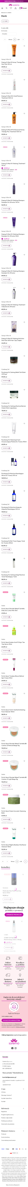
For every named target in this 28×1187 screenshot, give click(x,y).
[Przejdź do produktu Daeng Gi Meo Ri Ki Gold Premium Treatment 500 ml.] (14, 84)
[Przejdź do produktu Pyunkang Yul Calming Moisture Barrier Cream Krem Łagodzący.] (14, 394)
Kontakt (3, 1101)
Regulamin (17, 1023)
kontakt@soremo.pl (9, 1077)
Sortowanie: (4, 31)
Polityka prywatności (6, 1121)
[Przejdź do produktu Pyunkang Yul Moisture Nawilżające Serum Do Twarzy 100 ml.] (14, 462)
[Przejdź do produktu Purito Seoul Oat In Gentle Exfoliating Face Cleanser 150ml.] (14, 698)
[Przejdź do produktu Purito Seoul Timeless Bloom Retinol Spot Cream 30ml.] (14, 664)
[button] (2, 8)
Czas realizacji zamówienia (8, 1140)
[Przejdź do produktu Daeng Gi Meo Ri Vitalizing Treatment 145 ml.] (14, 152)
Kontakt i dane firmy (6, 1098)
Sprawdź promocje (14, 915)
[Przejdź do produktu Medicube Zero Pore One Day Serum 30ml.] (14, 879)
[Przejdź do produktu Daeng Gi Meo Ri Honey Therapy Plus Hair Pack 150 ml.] (14, 50)
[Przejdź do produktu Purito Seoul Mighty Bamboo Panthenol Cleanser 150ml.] (14, 833)
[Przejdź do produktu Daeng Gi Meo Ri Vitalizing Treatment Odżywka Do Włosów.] (14, 293)
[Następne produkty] (25, 861)
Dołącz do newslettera (11, 1020)
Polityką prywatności (20, 1027)
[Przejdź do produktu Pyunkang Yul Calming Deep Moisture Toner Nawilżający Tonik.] (14, 563)
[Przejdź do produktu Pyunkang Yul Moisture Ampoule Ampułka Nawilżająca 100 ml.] (14, 495)
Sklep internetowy (12, 1185)
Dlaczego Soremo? (6, 1095)
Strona (10, 39)
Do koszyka (5, 70)
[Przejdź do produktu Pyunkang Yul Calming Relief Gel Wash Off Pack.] (14, 360)
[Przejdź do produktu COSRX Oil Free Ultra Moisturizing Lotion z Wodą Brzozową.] (14, 926)
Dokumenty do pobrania (7, 1124)
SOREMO (6, 12)
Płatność (3, 1134)
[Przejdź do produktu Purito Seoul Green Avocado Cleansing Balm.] (14, 799)
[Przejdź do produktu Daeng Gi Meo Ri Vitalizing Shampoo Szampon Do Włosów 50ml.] (14, 222)
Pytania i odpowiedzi (6, 1118)
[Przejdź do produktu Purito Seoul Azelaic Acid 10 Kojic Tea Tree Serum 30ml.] (14, 630)
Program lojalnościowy (7, 1114)
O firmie (3, 1092)
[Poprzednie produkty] (7, 861)
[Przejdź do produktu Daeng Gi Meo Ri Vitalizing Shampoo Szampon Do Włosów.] (14, 259)
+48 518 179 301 (6, 1085)
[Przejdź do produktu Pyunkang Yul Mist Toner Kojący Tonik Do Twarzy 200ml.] (14, 529)
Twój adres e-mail (7, 1016)
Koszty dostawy (5, 1137)
